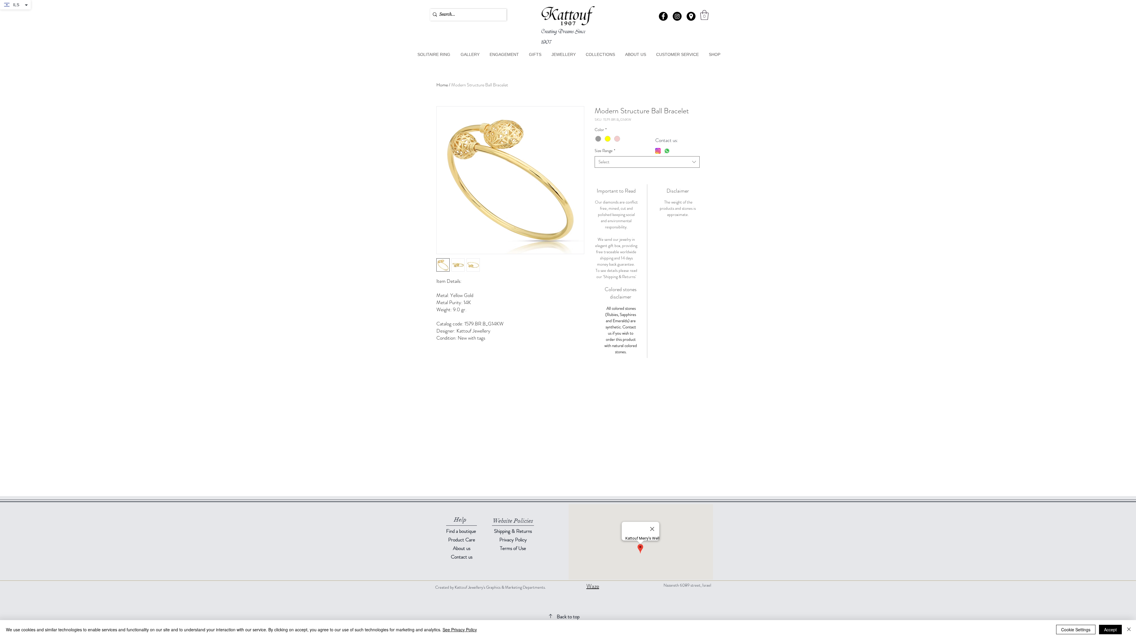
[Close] (1128, 629)
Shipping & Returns (513, 531)
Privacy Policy (513, 539)
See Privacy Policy (460, 629)
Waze (592, 586)
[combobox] (647, 162)
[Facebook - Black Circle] (663, 16)
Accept (1110, 629)
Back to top (568, 616)
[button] (691, 16)
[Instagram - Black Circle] (677, 16)
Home (442, 84)
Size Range (605, 151)
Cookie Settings (1075, 629)
